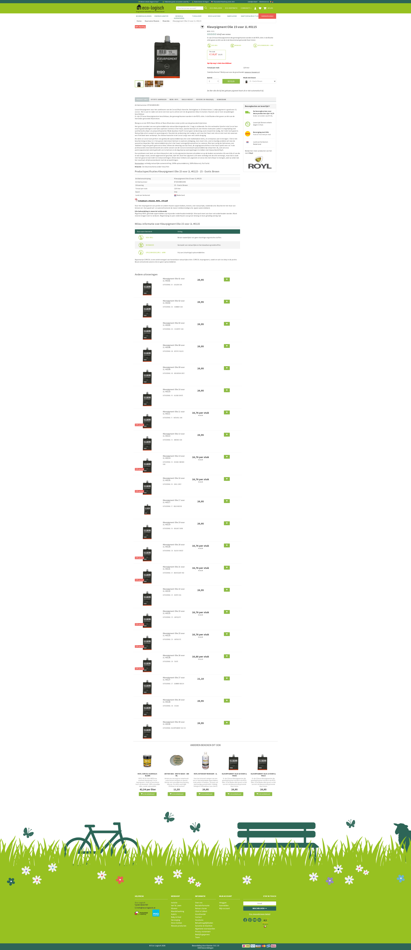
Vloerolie (165, 21)
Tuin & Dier (196, 16)
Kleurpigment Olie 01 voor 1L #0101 (174, 279)
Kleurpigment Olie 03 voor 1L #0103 (174, 324)
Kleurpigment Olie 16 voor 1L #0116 (174, 479)
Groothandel (200, 914)
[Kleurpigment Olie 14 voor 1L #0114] (148, 464)
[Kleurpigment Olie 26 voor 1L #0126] (148, 663)
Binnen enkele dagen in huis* (149, 2)
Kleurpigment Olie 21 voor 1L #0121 (174, 567)
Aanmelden (224, 905)
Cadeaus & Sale (267, 16)
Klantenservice (264, 2)
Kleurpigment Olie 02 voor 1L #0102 (174, 302)
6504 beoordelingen (205, 948)
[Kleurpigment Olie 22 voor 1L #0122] (148, 597)
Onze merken (176, 923)
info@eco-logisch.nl (146, 908)
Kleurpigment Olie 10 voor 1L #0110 (174, 390)
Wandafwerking (177, 911)
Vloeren (174, 908)
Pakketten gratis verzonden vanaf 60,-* (177, 2)
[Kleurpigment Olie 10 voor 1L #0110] (148, 397)
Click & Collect (201, 911)
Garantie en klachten (203, 926)
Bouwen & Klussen (143, 16)
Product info (142, 99)
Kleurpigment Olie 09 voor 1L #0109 (174, 368)
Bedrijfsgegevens (202, 934)
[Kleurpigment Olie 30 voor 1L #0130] (148, 729)
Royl (213, 31)
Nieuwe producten (178, 926)
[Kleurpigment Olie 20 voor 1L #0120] (148, 552)
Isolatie (174, 902)
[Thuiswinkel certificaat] (141, 913)
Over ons (199, 902)
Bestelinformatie (202, 905)
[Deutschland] (272, 2)
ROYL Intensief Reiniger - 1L (205, 774)
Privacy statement (203, 931)
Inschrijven (259, 908)
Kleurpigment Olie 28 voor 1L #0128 (174, 700)
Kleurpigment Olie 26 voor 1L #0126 (174, 656)
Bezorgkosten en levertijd (257, 106)
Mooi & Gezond (214, 16)
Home (139, 21)
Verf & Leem (176, 905)
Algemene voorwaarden (205, 928)
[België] (271, 2)
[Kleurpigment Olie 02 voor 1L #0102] (148, 308)
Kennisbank (221, 99)
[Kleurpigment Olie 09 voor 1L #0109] (148, 375)
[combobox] (259, 81)
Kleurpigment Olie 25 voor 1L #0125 (174, 634)
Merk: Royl (174, 99)
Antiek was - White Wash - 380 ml (176, 775)
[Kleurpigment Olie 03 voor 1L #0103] (148, 331)
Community (245, 8)
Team (197, 937)
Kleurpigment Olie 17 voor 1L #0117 (174, 501)
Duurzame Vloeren (152, 21)
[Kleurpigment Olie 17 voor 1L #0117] (148, 508)
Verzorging (175, 920)
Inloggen (223, 902)
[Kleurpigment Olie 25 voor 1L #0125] (148, 641)
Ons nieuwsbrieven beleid (259, 914)
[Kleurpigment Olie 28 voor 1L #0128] (148, 707)
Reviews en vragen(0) (205, 99)
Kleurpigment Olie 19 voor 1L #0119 (174, 523)
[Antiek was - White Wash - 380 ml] (176, 760)
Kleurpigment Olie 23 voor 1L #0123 (174, 612)
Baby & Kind (232, 16)
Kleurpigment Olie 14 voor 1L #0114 (174, 457)
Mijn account (224, 908)
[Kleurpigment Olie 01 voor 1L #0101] (148, 286)
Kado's (174, 914)
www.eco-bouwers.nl (252, 72)
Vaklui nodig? (187, 99)
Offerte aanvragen (158, 99)
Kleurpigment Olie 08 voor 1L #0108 (174, 346)
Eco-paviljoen (216, 8)
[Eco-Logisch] (149, 7)
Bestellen (231, 81)
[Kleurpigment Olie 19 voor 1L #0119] (148, 530)
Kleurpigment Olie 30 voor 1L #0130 (174, 723)
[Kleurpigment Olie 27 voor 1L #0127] (148, 685)
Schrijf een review (224, 34)
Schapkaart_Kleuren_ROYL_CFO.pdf (153, 201)
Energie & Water (161, 16)
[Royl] (259, 162)
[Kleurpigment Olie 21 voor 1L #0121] (148, 574)
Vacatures (199, 920)
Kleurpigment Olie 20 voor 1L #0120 (174, 545)
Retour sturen (201, 908)
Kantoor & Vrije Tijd (249, 16)
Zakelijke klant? (253, 2)
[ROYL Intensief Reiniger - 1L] (205, 760)
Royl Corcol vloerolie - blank (148, 775)
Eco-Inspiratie (231, 8)
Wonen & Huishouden (179, 17)
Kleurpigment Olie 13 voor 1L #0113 (174, 435)
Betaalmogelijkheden (204, 923)
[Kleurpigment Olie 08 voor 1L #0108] (148, 353)
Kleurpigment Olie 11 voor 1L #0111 (174, 412)
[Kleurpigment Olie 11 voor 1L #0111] (148, 419)
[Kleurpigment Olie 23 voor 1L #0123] (148, 619)
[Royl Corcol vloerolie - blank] (147, 760)
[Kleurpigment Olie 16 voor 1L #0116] (148, 486)
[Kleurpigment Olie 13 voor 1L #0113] (148, 441)
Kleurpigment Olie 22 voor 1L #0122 (174, 590)
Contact (198, 917)
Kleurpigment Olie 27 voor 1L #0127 (174, 678)
